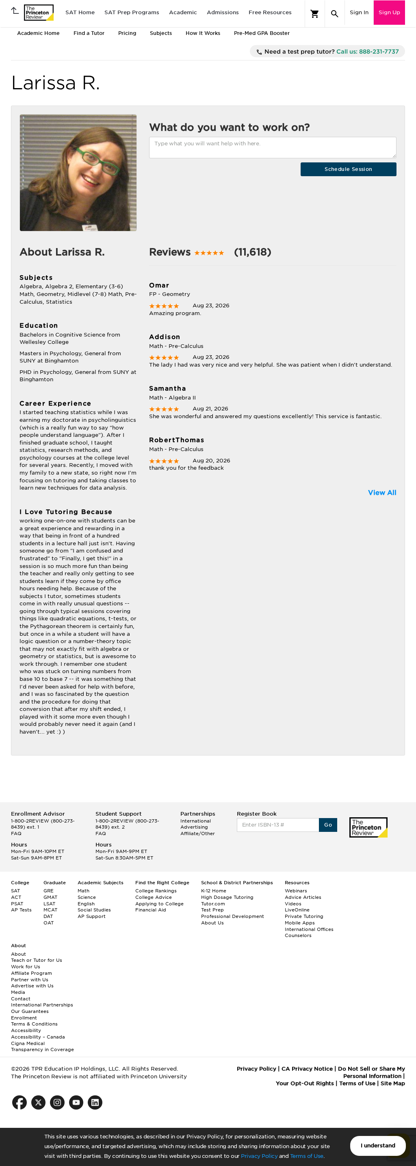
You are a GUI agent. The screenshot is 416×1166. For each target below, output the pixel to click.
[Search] (334, 13)
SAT (15, 891)
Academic (183, 12)
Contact (20, 999)
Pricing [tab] (127, 33)
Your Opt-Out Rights (305, 1083)
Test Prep (212, 910)
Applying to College (159, 904)
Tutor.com (213, 904)
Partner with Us (29, 979)
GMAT (50, 897)
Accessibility (26, 1030)
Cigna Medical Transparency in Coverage (42, 1047)
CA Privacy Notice (307, 1069)
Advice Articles (303, 897)
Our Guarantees (30, 1011)
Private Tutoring (304, 916)
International (195, 821)
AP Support (92, 916)
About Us (212, 923)
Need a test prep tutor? (331, 51)
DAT (48, 916)
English (86, 904)
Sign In (359, 12)
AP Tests (21, 910)
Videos (293, 904)
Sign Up (389, 12)
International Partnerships (42, 1005)
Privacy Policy (259, 1156)
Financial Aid (150, 910)
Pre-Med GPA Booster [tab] (262, 33)
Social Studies (94, 910)
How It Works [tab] (203, 33)
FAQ (16, 833)
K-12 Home (213, 891)
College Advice (153, 897)
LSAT (49, 904)
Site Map (393, 1083)
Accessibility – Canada (38, 1037)
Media (18, 992)
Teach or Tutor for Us (36, 960)
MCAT (50, 910)
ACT (16, 897)
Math (83, 891)
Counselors (298, 935)
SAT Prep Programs (131, 12)
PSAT (17, 904)
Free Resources (270, 12)
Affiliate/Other (197, 833)
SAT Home (80, 12)
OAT (48, 923)
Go (328, 825)
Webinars (296, 891)
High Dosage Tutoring (227, 897)
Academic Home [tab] (38, 33)
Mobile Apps (300, 923)
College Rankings (156, 891)
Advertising (194, 827)
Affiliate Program (31, 973)
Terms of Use (306, 1156)
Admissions (223, 12)
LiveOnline (297, 910)
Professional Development (232, 916)
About (18, 954)
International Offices (309, 929)
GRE (48, 891)
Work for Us (25, 967)
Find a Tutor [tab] (89, 33)
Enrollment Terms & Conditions (34, 1021)
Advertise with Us (32, 986)
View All (382, 493)
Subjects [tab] (161, 33)
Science (87, 897)
